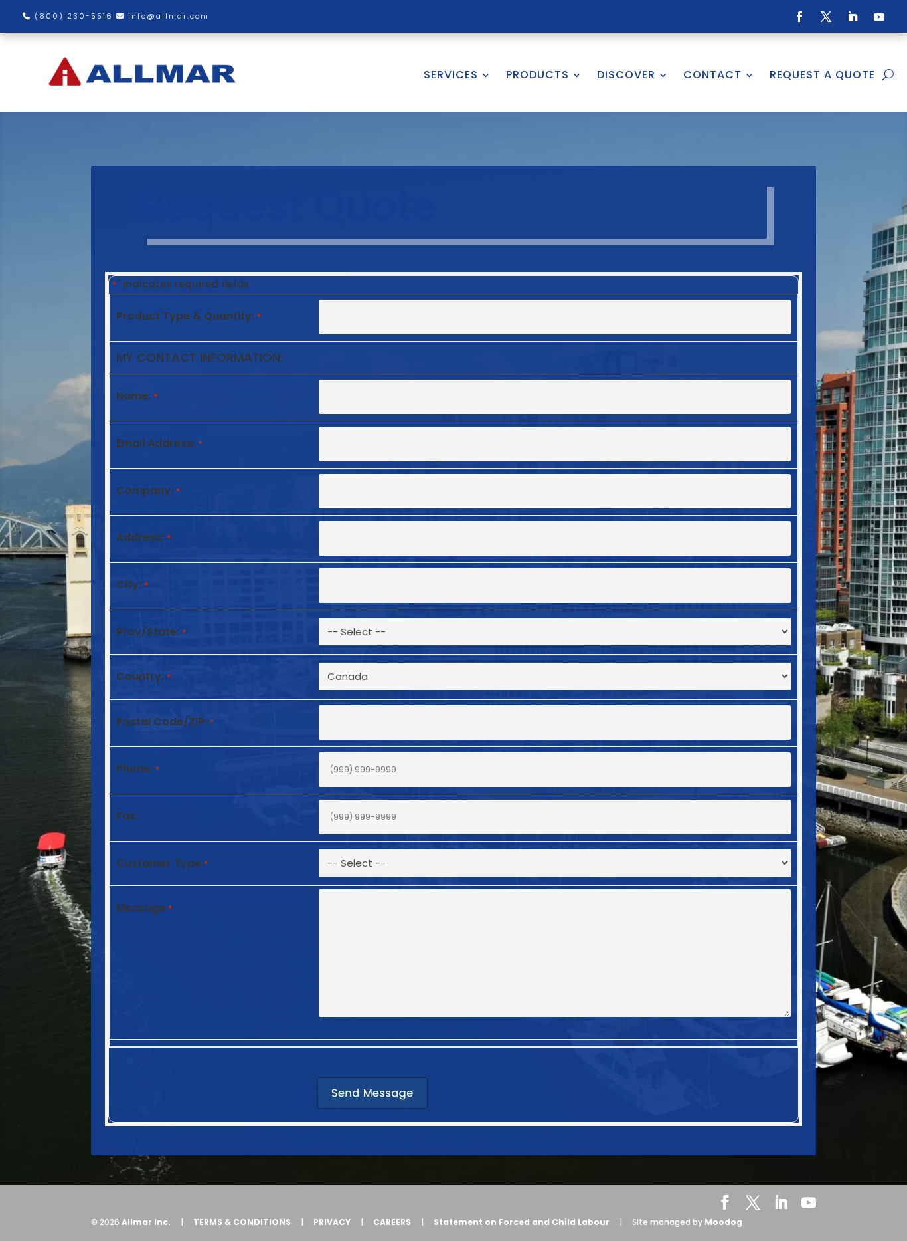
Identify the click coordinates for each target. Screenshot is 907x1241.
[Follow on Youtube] (879, 16)
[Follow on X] (826, 16)
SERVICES (451, 74)
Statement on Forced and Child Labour (522, 1222)
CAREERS (392, 1222)
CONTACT (712, 74)
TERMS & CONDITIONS (242, 1222)
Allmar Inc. (146, 1222)
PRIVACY (332, 1222)
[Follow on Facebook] (799, 16)
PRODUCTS (537, 74)
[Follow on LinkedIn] (852, 16)
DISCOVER (626, 74)
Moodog (723, 1222)
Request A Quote (822, 74)
